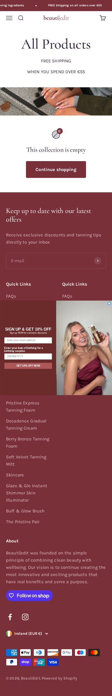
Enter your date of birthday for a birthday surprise (23, 349)
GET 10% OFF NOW (28, 365)
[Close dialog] (109, 303)
